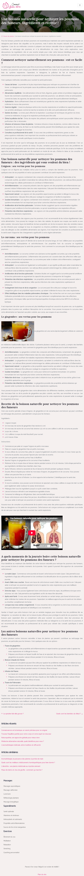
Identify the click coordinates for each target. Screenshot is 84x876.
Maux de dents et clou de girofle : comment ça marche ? (21, 770)
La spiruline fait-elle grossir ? (13, 713)
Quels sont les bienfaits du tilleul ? (68, 713)
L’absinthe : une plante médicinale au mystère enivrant (20, 766)
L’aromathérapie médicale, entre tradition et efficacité (21, 745)
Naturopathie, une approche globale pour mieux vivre (20, 737)
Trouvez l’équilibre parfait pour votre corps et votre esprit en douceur (26, 734)
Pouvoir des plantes (9, 36)
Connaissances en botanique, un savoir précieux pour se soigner (24, 730)
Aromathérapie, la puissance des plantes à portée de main (22, 758)
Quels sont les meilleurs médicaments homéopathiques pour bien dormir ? (28, 762)
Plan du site (42, 874)
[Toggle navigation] (79, 5)
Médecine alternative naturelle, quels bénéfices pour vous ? (22, 741)
